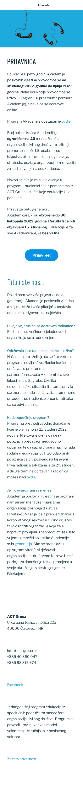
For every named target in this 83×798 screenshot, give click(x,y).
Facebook (15, 685)
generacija (23, 544)
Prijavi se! (41, 255)
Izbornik (43, 5)
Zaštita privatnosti (22, 759)
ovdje (66, 121)
